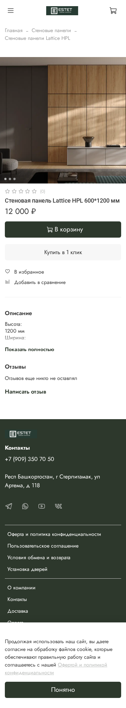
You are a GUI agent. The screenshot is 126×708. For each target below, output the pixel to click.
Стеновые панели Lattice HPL (37, 38)
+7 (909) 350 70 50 (29, 459)
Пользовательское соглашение (43, 545)
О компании (21, 587)
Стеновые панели (51, 30)
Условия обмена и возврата (38, 557)
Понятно (63, 689)
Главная (14, 30)
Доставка (17, 611)
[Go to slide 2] (10, 179)
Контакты (17, 599)
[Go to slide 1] (5, 179)
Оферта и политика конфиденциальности (54, 534)
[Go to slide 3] (15, 179)
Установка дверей (27, 569)
